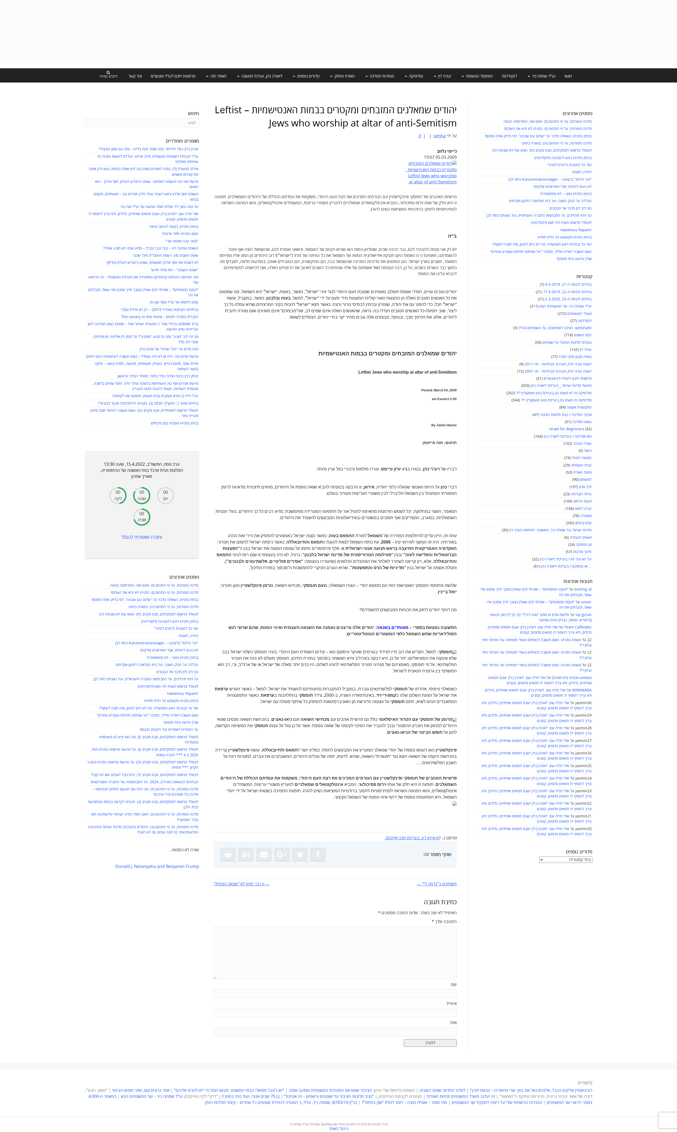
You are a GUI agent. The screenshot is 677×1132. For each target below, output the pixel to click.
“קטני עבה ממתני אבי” (181, 241)
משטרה (586, 516)
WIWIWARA (582, 690)
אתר (453, 1022)
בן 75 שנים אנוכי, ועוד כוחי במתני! (251, 1096)
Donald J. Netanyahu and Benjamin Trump (157, 866)
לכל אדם (585, 487)
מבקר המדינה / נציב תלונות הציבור (566, 415)
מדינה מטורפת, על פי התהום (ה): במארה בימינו (557, 143)
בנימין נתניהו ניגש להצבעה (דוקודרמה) (563, 158)
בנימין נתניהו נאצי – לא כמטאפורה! (566, 194)
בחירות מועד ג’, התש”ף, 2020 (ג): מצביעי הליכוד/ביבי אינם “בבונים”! (148, 403)
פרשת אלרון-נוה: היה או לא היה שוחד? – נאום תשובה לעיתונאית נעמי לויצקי (142, 356)
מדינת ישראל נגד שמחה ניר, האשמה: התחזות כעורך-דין (550, 530)
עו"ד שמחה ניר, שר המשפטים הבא (565, 306)
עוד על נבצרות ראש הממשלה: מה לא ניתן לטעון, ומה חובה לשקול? (542, 244)
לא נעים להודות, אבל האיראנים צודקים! (562, 186)
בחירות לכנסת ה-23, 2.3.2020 (568, 299)
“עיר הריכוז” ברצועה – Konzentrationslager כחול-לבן (550, 179)
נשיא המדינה (582, 422)
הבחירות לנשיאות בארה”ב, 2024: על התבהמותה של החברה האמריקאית (144, 782)
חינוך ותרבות (582, 552)
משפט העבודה (581, 537)
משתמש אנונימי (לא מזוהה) (572, 678)
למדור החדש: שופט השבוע (442, 1090)
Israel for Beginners (566, 429)
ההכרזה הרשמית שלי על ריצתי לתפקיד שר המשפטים (497, 1102)
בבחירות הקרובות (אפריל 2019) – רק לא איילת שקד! (159, 309)
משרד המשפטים (579, 313)
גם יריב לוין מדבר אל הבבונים (571, 208)
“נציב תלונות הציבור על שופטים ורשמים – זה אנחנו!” (329, 1096)
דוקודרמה (509, 76)
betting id (583, 589)
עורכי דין (586, 349)
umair (586, 602)
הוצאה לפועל (582, 458)
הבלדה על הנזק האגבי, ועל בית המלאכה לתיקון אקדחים (550, 201)
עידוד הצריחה (581, 494)
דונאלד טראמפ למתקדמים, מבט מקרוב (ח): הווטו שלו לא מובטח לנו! (542, 150)
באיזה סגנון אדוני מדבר (575, 357)
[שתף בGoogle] (282, 854)
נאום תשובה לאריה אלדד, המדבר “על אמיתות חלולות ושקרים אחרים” (541, 252)
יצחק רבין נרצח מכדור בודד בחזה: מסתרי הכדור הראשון (158, 376)
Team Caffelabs (578, 627)
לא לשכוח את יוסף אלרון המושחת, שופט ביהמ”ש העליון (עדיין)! (152, 262)
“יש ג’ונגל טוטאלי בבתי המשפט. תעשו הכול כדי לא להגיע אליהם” (229, 1090)
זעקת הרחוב (582, 501)
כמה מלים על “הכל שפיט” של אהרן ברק (169, 349)
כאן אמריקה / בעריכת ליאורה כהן (568, 436)
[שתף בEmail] (264, 854)
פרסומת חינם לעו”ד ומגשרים (173, 76)
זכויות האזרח (582, 472)
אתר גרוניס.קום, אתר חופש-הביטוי (141, 1090)
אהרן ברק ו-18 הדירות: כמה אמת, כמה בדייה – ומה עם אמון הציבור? (148, 149)
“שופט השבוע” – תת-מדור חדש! (174, 270)
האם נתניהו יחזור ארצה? (180, 234)
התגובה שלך (444, 921)
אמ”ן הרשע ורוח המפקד (574, 259)
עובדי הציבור (582, 443)
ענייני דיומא (583, 508)
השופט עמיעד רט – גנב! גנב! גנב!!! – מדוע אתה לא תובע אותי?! (150, 248)
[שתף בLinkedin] (246, 854)
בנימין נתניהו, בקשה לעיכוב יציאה (173, 226)
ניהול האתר (338, 1128)
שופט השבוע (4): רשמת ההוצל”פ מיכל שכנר (165, 255)
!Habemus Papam (576, 230)
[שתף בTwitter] (300, 854)
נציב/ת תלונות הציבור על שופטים (567, 342)
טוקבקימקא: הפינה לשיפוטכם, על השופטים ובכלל (555, 328)
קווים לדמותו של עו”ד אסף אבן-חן (174, 302)
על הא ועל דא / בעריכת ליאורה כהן (566, 559)
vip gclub (583, 615)
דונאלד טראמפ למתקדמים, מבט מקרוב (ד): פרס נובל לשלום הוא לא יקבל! (144, 775)
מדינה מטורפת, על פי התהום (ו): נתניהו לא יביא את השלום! (548, 128)
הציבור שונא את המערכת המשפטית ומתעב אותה (330, 1090)
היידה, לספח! (582, 172)
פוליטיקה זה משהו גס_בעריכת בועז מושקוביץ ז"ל (556, 400)
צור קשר (135, 76)
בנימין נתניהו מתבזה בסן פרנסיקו (174, 423)
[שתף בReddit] (228, 854)
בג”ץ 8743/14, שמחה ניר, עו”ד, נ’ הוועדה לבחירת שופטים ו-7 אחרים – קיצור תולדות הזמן (281, 1102)
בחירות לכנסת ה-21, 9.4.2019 (568, 284)
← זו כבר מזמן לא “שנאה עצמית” (242, 884)
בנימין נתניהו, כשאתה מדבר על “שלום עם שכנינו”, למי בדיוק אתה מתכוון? (538, 136)
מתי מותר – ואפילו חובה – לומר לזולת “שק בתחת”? (404, 1102)
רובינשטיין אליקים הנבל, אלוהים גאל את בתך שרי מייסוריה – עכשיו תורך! (530, 1090)
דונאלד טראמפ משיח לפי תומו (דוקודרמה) (561, 222)
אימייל (451, 1003)
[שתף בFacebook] (318, 854)
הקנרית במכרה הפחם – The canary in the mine (159, 317)
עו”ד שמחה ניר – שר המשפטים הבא (152, 1096)
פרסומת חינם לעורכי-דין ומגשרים (568, 378)
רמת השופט (583, 335)
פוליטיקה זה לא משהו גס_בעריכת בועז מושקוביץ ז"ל (554, 393)
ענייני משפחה (581, 465)
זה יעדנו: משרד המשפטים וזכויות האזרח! (461, 1096)
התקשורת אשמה (579, 407)
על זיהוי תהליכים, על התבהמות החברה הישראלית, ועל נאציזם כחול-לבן (539, 215)
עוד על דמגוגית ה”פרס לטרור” (569, 165)
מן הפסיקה (584, 544)
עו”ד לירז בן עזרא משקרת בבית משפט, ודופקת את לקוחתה (155, 396)
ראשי (568, 76)
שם (454, 984)
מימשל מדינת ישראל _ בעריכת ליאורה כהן (561, 385)
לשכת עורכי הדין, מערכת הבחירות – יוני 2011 (558, 364)
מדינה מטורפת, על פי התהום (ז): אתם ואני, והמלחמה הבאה (548, 121)
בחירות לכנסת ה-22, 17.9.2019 (567, 292)
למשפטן (586, 479)
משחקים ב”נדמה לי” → (437, 884)
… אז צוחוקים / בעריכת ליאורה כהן (566, 566)
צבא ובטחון (583, 523)
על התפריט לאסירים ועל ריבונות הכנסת (169, 729)
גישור (588, 451)
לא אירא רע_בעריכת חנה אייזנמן (413, 838)
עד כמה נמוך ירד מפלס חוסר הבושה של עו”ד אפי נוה (159, 207)
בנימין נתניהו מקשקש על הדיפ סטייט (564, 237)
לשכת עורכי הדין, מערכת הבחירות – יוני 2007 (558, 371)
